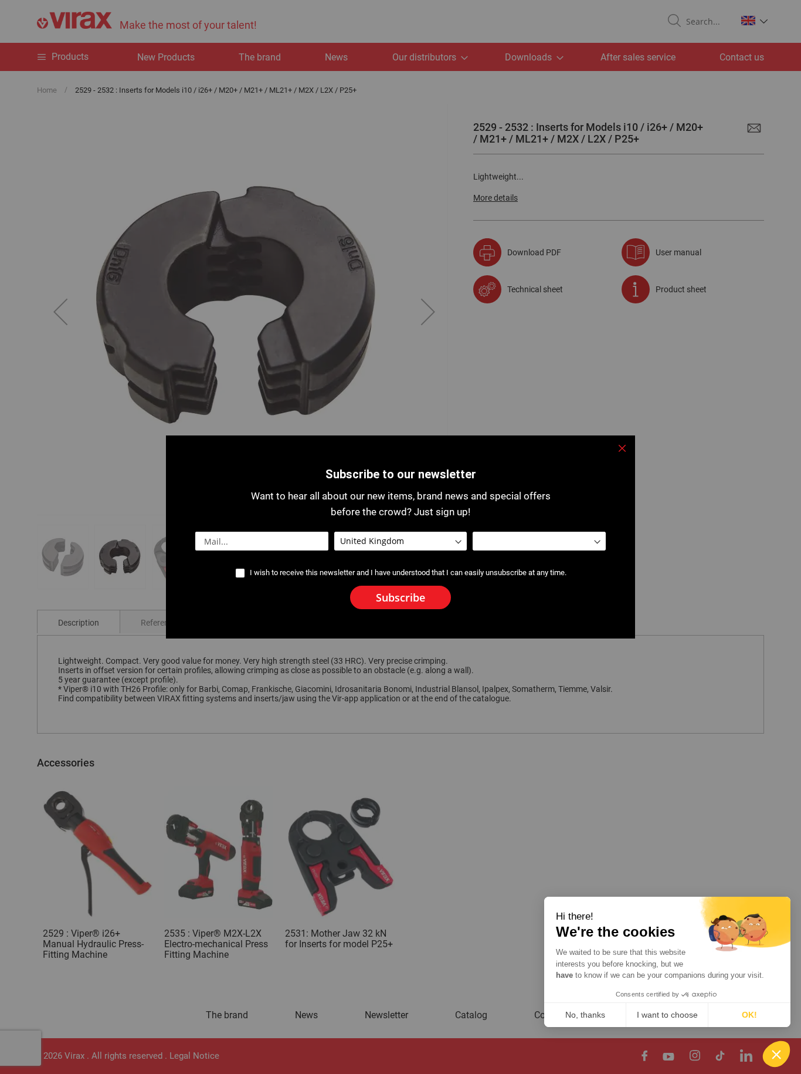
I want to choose (667, 1014)
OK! (749, 1014)
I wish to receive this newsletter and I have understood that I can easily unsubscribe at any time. (408, 572)
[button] (776, 1054)
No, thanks (585, 1014)
